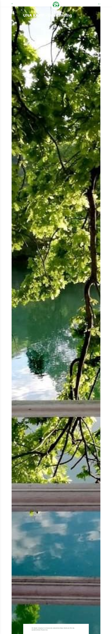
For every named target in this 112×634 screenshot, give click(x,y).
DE (98, 4)
